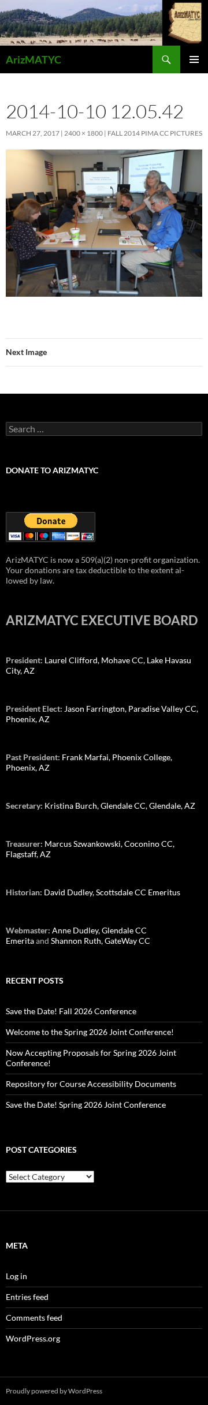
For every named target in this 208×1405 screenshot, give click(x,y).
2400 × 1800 (83, 133)
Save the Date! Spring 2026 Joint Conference (86, 1104)
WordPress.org (33, 1338)
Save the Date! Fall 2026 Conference (71, 1011)
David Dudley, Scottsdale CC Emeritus (112, 892)
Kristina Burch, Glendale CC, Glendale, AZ (119, 805)
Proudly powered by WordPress (54, 1391)
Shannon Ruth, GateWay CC (100, 941)
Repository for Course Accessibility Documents (91, 1084)
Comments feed (34, 1317)
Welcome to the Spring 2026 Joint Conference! (90, 1032)
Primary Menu (194, 59)
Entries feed (27, 1297)
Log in (16, 1276)
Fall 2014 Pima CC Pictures (154, 133)
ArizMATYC (33, 59)
